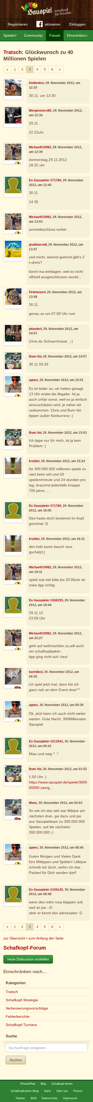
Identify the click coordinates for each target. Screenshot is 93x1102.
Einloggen (77, 24)
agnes (33, 380)
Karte (47, 1090)
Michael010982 (40, 147)
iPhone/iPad (27, 1083)
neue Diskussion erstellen (28, 959)
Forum (54, 35)
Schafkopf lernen (62, 1083)
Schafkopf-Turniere (21, 1025)
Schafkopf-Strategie (22, 1000)
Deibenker (36, 83)
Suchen (16, 1060)
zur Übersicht (14, 938)
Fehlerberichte (17, 1016)
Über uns (62, 1090)
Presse (77, 1090)
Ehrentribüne (77, 35)
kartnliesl (36, 672)
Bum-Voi (35, 356)
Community (33, 35)
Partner (20, 1098)
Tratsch (12, 52)
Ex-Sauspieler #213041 (46, 741)
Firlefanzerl (37, 292)
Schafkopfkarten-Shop (25, 1090)
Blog (43, 1083)
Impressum (70, 1098)
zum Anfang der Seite (46, 938)
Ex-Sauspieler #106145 (46, 889)
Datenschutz (50, 1098)
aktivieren (52, 24)
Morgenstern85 (40, 110)
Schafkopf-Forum (24, 948)
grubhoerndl (38, 244)
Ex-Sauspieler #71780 (45, 180)
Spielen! (10, 35)
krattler (34, 461)
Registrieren (18, 24)
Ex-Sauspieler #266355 (46, 600)
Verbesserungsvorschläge (27, 1008)
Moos (33, 803)
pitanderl (35, 329)
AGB (33, 1098)
